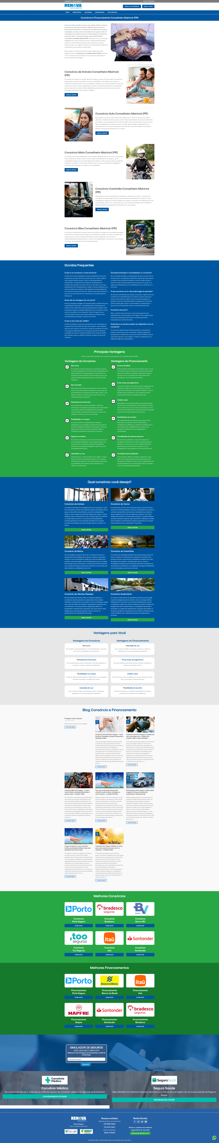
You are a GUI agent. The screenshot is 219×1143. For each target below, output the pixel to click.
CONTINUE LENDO (70, 727)
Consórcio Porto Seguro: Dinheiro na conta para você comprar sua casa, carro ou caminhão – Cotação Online (109, 848)
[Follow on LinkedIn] (145, 1121)
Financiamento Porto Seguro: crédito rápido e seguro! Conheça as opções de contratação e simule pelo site (140, 792)
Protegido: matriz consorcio (73, 718)
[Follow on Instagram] (138, 1121)
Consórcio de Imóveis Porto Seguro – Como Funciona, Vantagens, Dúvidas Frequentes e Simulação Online (109, 736)
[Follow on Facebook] (134, 1121)
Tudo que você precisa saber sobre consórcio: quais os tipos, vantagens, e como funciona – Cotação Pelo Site (107, 792)
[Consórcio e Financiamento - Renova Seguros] (73, 6)
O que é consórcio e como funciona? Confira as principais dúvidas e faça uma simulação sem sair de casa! (78, 848)
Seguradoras (99, 12)
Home (67, 12)
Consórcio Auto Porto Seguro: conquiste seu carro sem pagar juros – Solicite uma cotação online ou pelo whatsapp (140, 736)
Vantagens (88, 12)
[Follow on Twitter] (142, 1121)
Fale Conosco (112, 12)
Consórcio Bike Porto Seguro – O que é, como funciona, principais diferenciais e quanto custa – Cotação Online (77, 792)
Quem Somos (77, 12)
